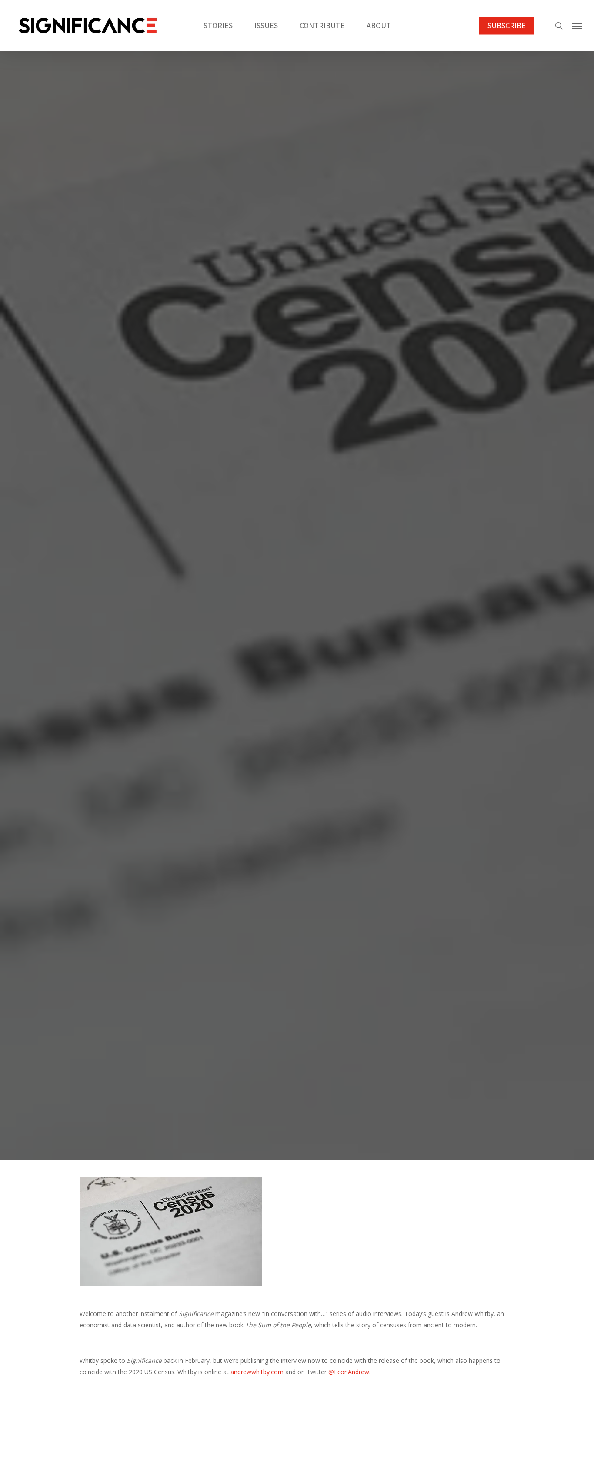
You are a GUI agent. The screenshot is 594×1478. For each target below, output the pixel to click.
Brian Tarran (271, 681)
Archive (297, 633)
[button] (577, 25)
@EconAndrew (348, 1372)
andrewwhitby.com (257, 1372)
